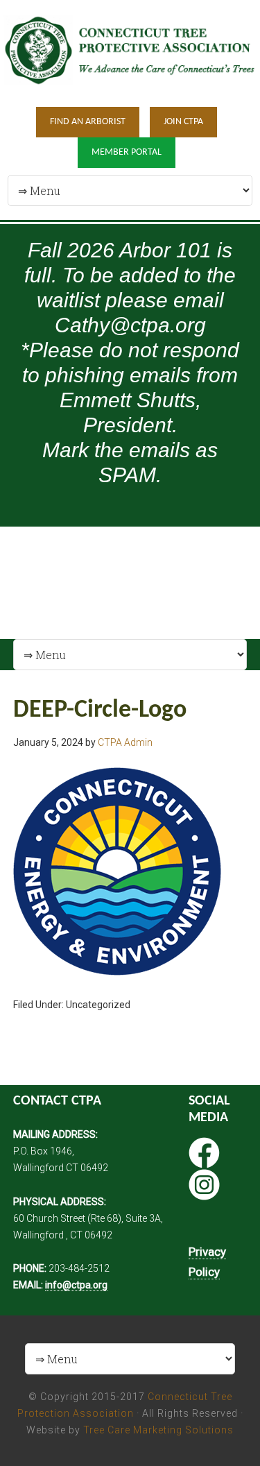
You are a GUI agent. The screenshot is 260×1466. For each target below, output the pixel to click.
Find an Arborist (87, 122)
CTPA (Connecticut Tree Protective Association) (130, 52)
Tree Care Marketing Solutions (158, 1429)
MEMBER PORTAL (127, 152)
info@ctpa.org (76, 1284)
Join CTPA (183, 122)
